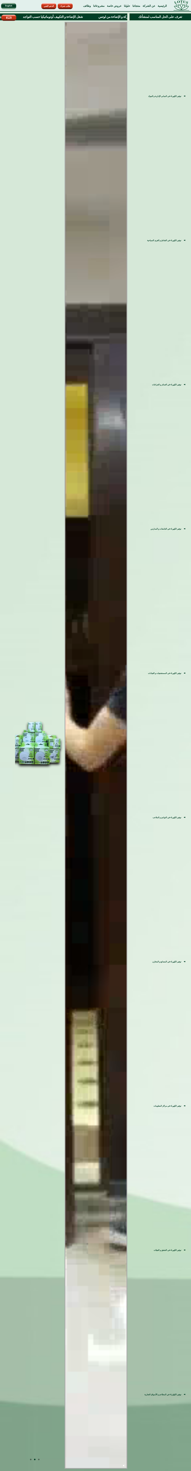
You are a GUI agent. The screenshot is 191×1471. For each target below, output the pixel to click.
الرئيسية (162, 5)
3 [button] (30, 1459)
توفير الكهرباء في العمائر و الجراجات (166, 384)
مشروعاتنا (99, 5)
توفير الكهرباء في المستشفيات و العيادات (164, 673)
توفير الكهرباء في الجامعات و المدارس (166, 529)
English (8, 6)
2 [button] (35, 1459)
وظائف (87, 5)
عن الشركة (149, 5)
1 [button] (39, 1459)
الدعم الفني (49, 6)
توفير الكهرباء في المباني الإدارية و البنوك (164, 96)
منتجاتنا (136, 5)
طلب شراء (65, 6)
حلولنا (127, 5)
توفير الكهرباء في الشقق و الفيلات (167, 1250)
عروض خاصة (114, 5)
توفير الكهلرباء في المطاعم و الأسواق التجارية (162, 1394)
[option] (35, 744)
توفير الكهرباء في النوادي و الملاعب (167, 817)
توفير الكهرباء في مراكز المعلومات (167, 1106)
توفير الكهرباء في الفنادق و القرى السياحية (164, 240)
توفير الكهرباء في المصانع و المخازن (166, 962)
